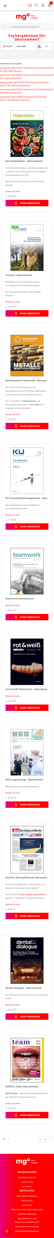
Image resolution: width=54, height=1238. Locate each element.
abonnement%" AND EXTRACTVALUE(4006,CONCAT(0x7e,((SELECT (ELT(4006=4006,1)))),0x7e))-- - (24, 83)
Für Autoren (27, 1186)
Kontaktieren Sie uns (27, 1177)
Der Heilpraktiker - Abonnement (24, 161)
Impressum (27, 1205)
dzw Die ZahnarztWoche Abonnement (27, 877)
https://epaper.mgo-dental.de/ (33, 894)
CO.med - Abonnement (18, 275)
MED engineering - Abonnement (24, 779)
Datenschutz (27, 1200)
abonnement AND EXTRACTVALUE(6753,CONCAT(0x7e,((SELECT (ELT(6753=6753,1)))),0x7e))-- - (27, 90)
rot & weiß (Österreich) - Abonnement (27, 689)
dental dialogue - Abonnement (23, 988)
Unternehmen (27, 1182)
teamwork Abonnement (19, 598)
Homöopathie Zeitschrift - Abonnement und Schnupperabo (27, 380)
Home (5, 27)
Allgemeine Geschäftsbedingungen (27, 1209)
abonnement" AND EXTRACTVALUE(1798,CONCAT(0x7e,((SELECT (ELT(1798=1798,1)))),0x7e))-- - (27, 76)
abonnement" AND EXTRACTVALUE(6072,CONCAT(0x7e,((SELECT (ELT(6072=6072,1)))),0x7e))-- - (23, 98)
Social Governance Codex (27, 1226)
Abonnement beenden (27, 1196)
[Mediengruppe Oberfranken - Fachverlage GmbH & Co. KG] (26, 16)
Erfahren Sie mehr (12, 191)
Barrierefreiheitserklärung (27, 1231)
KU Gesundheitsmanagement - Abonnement (27, 498)
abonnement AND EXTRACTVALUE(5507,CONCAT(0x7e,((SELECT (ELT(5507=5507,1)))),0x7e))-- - (27, 69)
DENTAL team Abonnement (21, 1086)
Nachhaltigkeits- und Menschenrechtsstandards (27, 1220)
